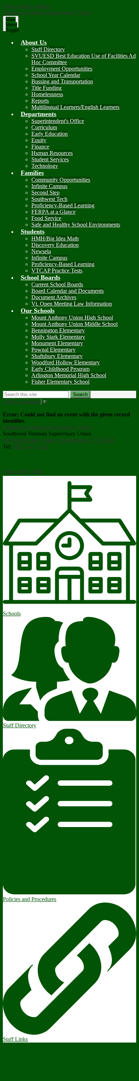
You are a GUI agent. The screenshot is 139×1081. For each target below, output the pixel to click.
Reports (40, 101)
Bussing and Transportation (62, 81)
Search (80, 394)
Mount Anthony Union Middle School (74, 324)
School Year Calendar (55, 75)
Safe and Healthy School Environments (75, 225)
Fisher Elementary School (60, 382)
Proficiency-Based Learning (62, 205)
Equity (38, 140)
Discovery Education (55, 245)
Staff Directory (48, 49)
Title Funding (46, 88)
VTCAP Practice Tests (56, 270)
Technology (44, 166)
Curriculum (44, 127)
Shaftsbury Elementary (57, 356)
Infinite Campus (49, 186)
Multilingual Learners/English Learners (75, 107)
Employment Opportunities (61, 69)
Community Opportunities (60, 180)
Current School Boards (57, 284)
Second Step (45, 192)
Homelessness (47, 94)
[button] (33, 42)
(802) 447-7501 (30, 446)
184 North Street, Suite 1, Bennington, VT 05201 (58, 440)
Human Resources (52, 153)
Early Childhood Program (60, 369)
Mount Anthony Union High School (72, 318)
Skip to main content (26, 6)
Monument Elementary (57, 343)
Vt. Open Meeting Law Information (71, 304)
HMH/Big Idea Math (55, 238)
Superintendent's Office (57, 121)
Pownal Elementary (53, 350)
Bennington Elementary (58, 330)
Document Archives (53, 297)
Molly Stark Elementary (58, 337)
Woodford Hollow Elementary (65, 362)
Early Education (49, 134)
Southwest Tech (49, 199)
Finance (40, 147)
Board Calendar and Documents (67, 291)
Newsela (41, 251)
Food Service (46, 218)
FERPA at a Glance (53, 212)
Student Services (50, 159)
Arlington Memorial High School (68, 375)
